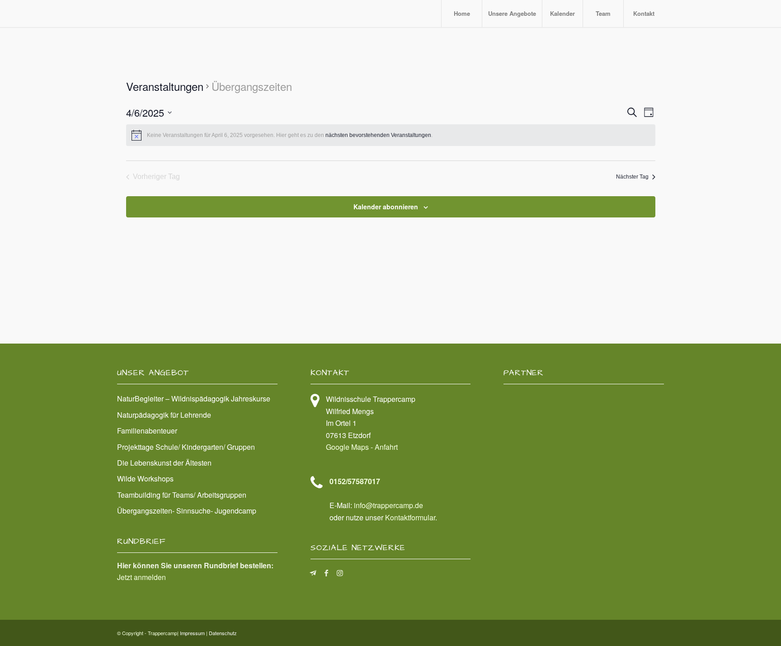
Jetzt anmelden (141, 577)
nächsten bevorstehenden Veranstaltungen (378, 135)
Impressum (192, 633)
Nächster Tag (632, 177)
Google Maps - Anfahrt (362, 447)
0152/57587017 (354, 481)
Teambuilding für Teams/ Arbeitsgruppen (181, 495)
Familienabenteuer (147, 430)
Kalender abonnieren (385, 206)
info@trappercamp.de (388, 505)
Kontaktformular (410, 517)
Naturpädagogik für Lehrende (164, 415)
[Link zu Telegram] (313, 573)
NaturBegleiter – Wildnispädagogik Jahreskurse (193, 398)
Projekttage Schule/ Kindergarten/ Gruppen (186, 447)
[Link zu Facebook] (326, 573)
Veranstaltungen (164, 86)
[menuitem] (461, 13)
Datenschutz (223, 633)
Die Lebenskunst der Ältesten (164, 462)
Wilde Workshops (145, 478)
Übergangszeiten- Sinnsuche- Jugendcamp (186, 510)
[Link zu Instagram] (340, 573)
